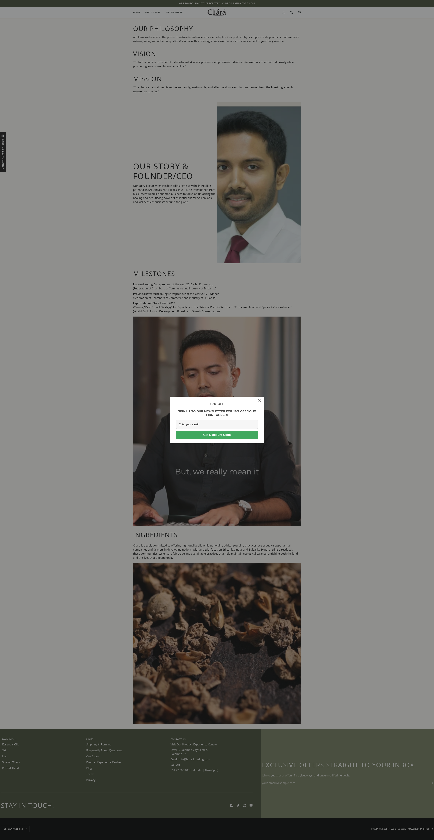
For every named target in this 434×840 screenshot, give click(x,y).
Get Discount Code (217, 435)
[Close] (259, 401)
